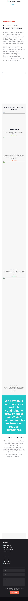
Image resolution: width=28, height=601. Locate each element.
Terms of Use (7, 563)
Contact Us (6, 559)
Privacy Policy (7, 561)
